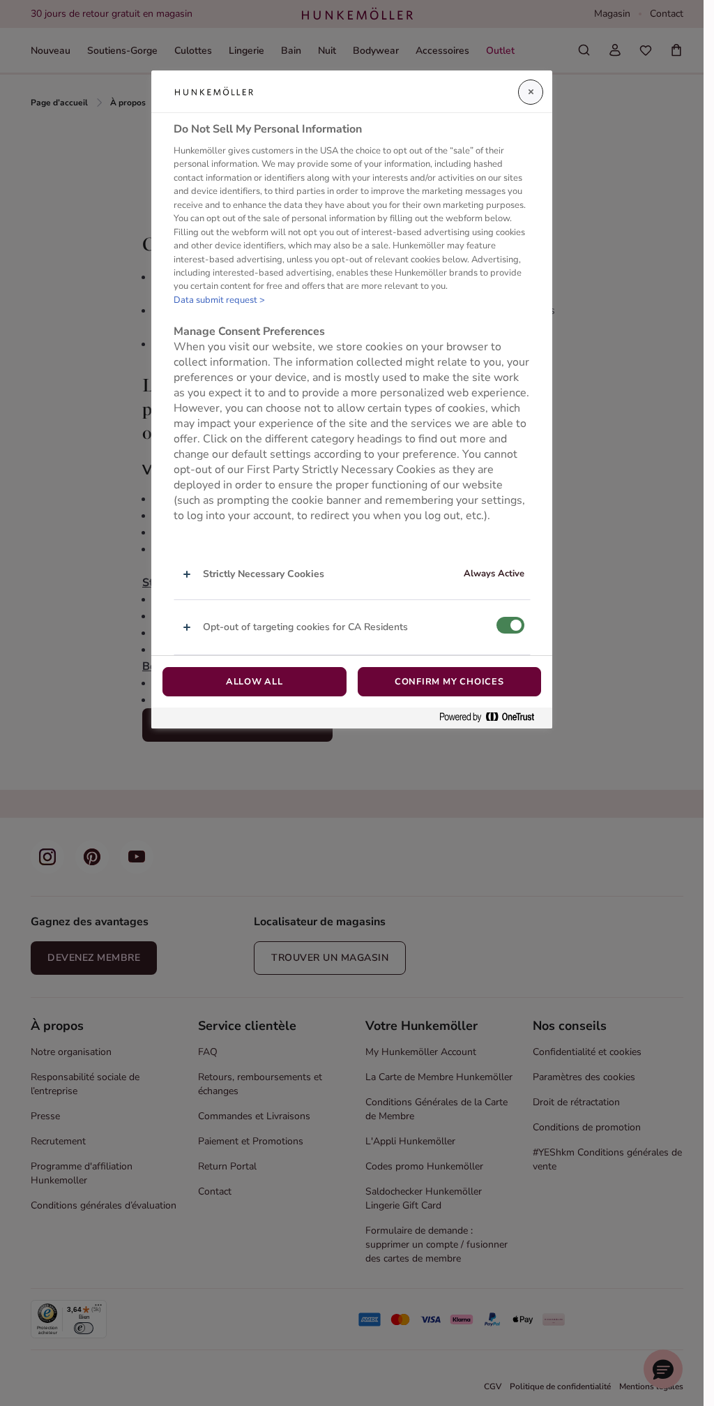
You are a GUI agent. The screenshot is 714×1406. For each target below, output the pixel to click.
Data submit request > (219, 300)
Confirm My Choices (449, 681)
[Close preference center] (530, 92)
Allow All (254, 681)
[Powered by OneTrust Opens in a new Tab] (492, 717)
